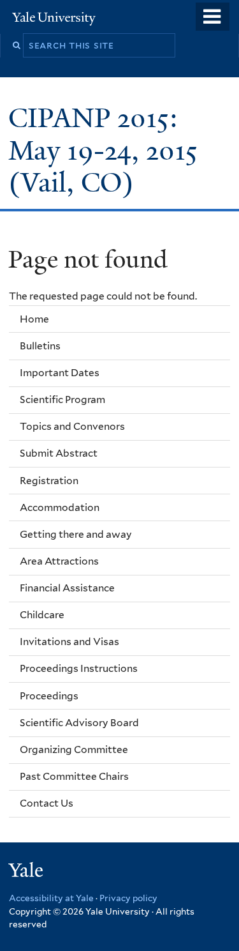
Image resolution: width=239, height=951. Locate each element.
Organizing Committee (74, 749)
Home (34, 319)
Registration (49, 481)
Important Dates (59, 373)
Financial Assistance (67, 588)
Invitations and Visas (69, 641)
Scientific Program (62, 399)
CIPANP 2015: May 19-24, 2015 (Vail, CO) (102, 149)
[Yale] (27, 872)
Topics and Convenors (72, 426)
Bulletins (40, 346)
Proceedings (49, 696)
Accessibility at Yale (51, 898)
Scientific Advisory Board (79, 723)
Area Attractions (59, 561)
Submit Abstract (59, 453)
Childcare (42, 615)
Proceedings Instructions (79, 668)
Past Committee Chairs (74, 776)
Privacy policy (128, 898)
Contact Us (46, 803)
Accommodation (59, 507)
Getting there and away (76, 534)
